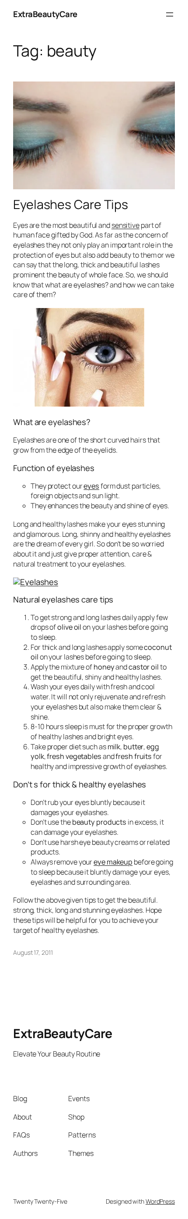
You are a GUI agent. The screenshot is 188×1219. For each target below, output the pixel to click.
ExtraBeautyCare (45, 14)
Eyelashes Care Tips (70, 205)
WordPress (160, 1201)
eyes (91, 486)
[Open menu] (169, 14)
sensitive (125, 225)
